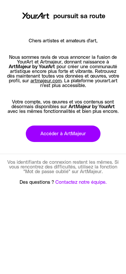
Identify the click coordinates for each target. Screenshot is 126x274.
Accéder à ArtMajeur (63, 133)
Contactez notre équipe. (81, 182)
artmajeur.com (46, 80)
